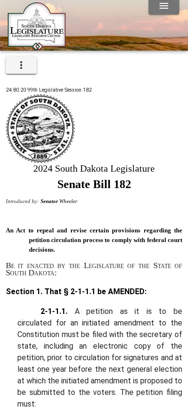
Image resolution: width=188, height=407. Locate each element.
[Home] (37, 47)
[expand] (21, 65)
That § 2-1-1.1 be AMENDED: (94, 291)
